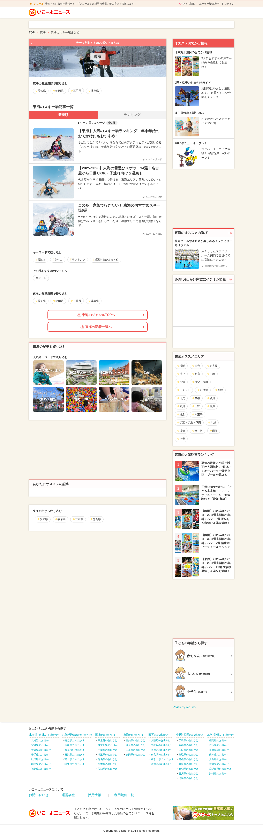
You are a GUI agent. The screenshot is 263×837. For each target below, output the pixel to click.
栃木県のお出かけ (108, 764)
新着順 (63, 114)
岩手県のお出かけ (41, 754)
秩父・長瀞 (201, 382)
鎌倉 (182, 414)
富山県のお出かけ (74, 759)
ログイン (229, 3)
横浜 (182, 365)
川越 (213, 422)
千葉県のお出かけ (108, 749)
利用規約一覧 (124, 795)
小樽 (182, 438)
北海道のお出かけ (41, 740)
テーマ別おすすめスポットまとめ (97, 42)
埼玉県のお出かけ (108, 754)
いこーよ (39, 3)
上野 (197, 406)
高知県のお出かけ (188, 768)
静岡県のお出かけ (135, 754)
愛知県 (44, 519)
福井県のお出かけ (74, 764)
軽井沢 (199, 430)
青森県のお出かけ (41, 749)
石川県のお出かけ (74, 754)
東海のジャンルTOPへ (98, 315)
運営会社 (68, 795)
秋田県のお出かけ (41, 759)
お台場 (204, 390)
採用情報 (94, 795)
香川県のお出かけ (188, 773)
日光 (182, 398)
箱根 (197, 398)
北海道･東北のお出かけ (44, 734)
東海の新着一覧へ (98, 327)
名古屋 (214, 365)
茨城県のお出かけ (108, 768)
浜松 (182, 430)
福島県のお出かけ (41, 768)
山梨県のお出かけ (74, 745)
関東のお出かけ (105, 734)
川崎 (212, 373)
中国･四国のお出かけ (190, 734)
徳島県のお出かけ (188, 778)
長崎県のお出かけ (219, 749)
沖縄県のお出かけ (219, 773)
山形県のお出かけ (41, 764)
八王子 (199, 414)
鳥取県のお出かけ (188, 754)
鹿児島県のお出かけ (220, 768)
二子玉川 (185, 390)
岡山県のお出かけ (188, 745)
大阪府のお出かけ (161, 740)
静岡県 (97, 519)
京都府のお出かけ (161, 745)
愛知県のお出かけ (135, 740)
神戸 (182, 373)
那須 (182, 382)
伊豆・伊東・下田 (190, 422)
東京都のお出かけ (108, 740)
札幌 (220, 390)
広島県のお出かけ (188, 740)
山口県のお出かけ (188, 749)
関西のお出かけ (159, 734)
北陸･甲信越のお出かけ (77, 734)
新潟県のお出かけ (74, 749)
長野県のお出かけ (74, 740)
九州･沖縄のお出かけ (220, 734)
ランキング (132, 114)
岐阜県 (62, 519)
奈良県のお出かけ (161, 754)
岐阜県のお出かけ (135, 745)
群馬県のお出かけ (108, 759)
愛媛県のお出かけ (188, 764)
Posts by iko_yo (184, 707)
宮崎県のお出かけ (219, 764)
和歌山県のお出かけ (162, 759)
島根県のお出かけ (188, 759)
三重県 (79, 519)
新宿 (197, 373)
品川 (212, 398)
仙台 (197, 365)
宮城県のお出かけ (41, 745)
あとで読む (189, 3)
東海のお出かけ (133, 734)
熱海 (212, 406)
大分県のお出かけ (219, 759)
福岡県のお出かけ (219, 740)
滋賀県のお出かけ (161, 764)
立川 (182, 406)
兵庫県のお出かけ (161, 749)
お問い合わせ (38, 795)
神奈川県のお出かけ (109, 745)
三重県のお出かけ (135, 749)
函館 (215, 430)
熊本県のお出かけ (219, 754)
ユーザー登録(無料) (209, 3)
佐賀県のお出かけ (219, 745)
